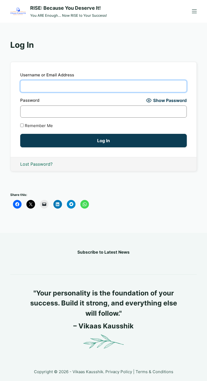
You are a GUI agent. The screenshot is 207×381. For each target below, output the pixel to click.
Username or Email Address (47, 74)
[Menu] (194, 11)
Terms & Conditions (154, 371)
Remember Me (38, 125)
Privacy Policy (118, 371)
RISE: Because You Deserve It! (65, 8)
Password (29, 100)
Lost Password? (36, 164)
